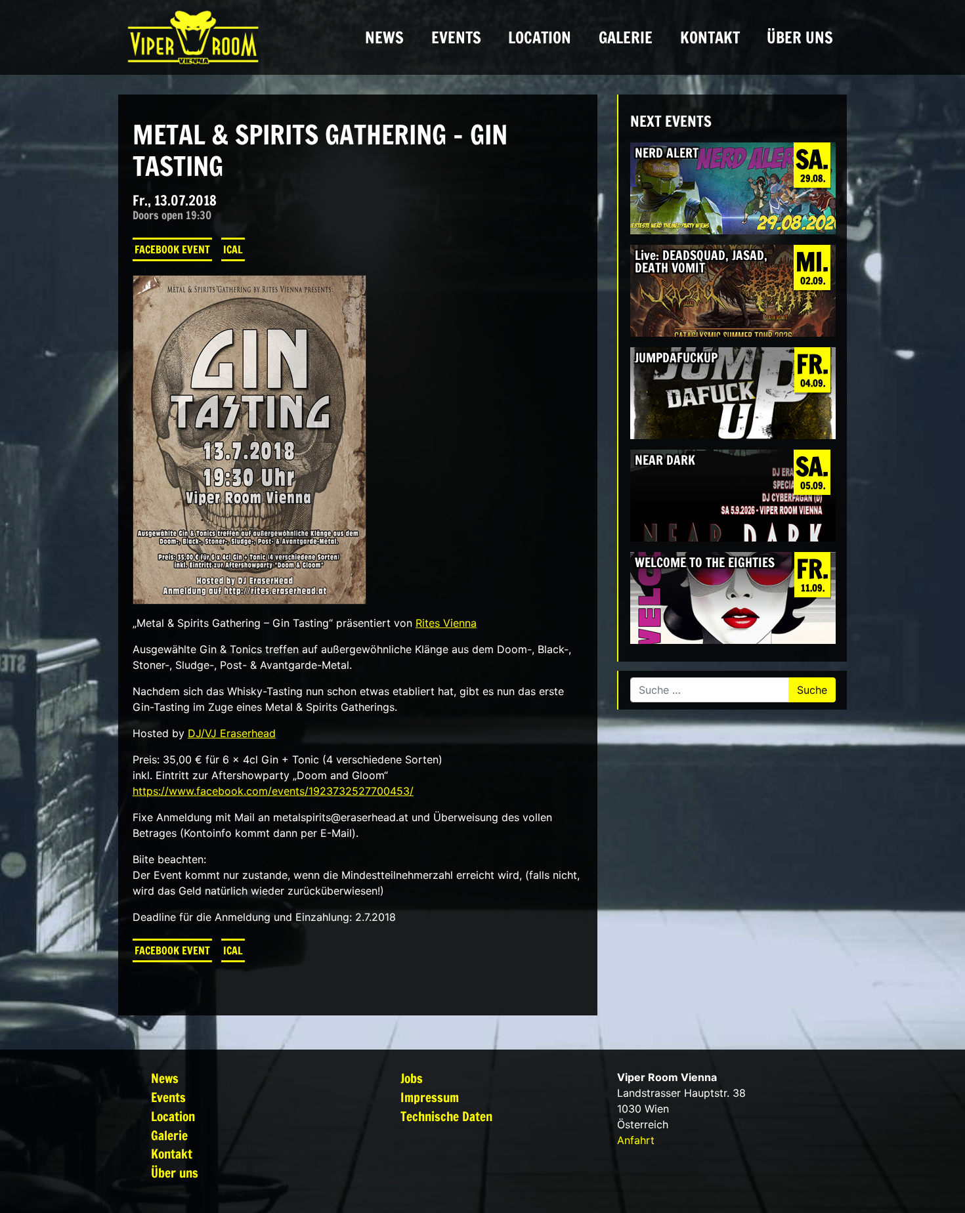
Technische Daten (446, 1116)
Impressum (429, 1097)
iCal (233, 249)
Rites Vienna (446, 622)
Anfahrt (635, 1140)
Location (539, 37)
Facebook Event (172, 249)
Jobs (411, 1078)
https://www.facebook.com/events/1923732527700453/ (273, 791)
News (384, 37)
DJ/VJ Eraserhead (232, 733)
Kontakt (710, 37)
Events (456, 37)
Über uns (800, 37)
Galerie (626, 37)
